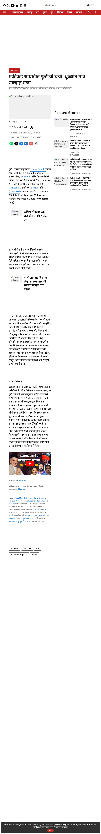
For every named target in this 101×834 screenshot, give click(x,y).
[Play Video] (30, 463)
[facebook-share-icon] (21, 145)
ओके (50, 830)
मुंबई (45, 12)
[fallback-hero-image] (61, 122)
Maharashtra (31, 501)
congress (27, 548)
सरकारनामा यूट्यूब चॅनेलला (18, 521)
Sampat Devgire (21, 127)
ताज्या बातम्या (17, 12)
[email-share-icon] (31, 145)
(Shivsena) (14, 188)
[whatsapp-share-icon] (11, 145)
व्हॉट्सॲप (24, 518)
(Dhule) (27, 177)
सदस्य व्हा (22, 480)
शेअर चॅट (45, 515)
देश (37, 12)
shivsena (14, 548)
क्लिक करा (21, 489)
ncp (37, 548)
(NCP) (36, 188)
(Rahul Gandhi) (38, 169)
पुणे (51, 12)
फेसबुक (27, 515)
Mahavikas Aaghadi (19, 554)
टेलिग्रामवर (12, 518)
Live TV (90, 5)
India (39, 501)
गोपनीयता (36, 827)
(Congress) (14, 191)
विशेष (69, 12)
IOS (44, 509)
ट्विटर (32, 515)
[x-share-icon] (16, 145)
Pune (44, 501)
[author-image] (11, 127)
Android (35, 509)
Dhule (34, 554)
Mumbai (12, 504)
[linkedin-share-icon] (26, 145)
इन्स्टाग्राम (38, 515)
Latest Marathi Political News (26, 498)
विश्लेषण (60, 12)
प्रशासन (79, 12)
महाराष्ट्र (29, 12)
